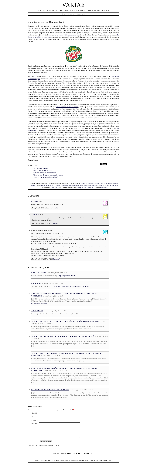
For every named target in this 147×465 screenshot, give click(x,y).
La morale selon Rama (62, 453)
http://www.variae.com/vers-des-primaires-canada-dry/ (72, 286)
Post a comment (88, 187)
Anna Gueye (37, 311)
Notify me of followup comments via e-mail (44, 445)
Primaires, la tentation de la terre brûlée (45, 177)
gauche (80, 185)
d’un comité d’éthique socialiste (65, 35)
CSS (110, 460)
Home (63, 14)
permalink (54, 187)
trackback (103, 187)
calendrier (57, 185)
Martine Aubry (88, 185)
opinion (95, 185)
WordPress (64, 460)
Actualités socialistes (87, 183)
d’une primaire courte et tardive (67, 107)
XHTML (105, 460)
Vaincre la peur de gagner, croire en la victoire (48, 175)
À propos (71, 14)
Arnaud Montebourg (46, 185)
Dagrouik (36, 283)
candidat (64, 185)
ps (110, 185)
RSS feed (80, 187)
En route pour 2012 (101, 183)
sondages (115, 185)
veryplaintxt (76, 460)
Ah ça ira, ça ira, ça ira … (83, 453)
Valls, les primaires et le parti (42, 170)
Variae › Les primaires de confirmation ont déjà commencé (62, 336)
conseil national (72, 185)
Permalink (54, 208)
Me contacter (81, 14)
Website (34, 420)
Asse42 (34, 201)
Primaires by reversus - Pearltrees (50, 390)
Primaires (106, 185)
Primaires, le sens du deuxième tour (44, 173)
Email (34, 416)
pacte (100, 185)
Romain (35, 214)
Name (34, 413)
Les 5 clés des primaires (40, 168)
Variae (73, 5)
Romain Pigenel (39, 273)
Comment (34, 424)
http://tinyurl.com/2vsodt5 (67, 276)
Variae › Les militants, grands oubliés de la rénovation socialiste (67, 321)
